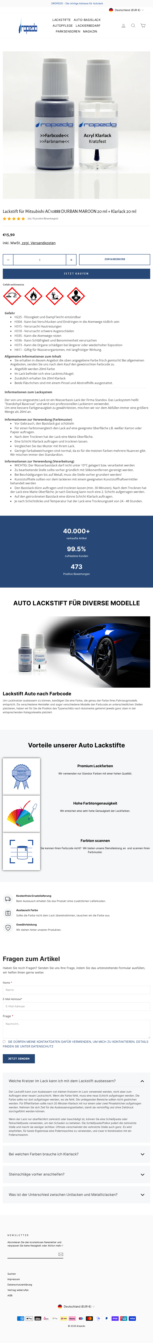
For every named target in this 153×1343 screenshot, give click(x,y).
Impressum (13, 1279)
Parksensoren (68, 31)
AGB (9, 1295)
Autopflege (63, 25)
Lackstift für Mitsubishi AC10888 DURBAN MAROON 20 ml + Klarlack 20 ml (69, 211)
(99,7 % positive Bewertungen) (43, 218)
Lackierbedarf (88, 25)
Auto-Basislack (87, 20)
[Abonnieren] (60, 1254)
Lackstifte (61, 20)
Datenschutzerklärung (19, 1284)
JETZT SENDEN (18, 1058)
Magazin (90, 31)
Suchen (11, 1273)
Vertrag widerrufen (18, 1290)
